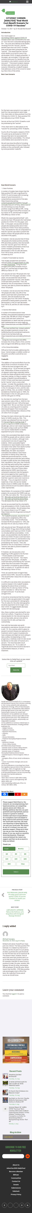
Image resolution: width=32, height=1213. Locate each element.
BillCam (16, 1175)
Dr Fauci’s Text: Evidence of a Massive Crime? (18, 1092)
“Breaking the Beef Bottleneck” (15, 1075)
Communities (16, 1178)
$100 (7, 859)
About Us (16, 1165)
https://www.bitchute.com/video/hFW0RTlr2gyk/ (15, 325)
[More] (24, 794)
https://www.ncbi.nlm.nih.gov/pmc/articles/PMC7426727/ (15, 513)
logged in (14, 994)
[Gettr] (18, 794)
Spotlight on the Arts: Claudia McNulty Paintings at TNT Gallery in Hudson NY (19, 1100)
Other (23, 864)
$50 (16, 854)
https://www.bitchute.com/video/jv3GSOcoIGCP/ (15, 337)
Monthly (21, 849)
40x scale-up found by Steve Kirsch (16, 497)
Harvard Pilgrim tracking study (14, 422)
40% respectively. (9, 265)
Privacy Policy (16, 1194)
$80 (25, 854)
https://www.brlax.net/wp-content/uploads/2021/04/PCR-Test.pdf (14, 202)
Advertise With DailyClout (16, 1168)
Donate (16, 1185)
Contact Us (16, 1181)
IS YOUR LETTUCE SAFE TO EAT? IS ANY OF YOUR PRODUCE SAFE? (18, 1083)
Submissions (16, 1188)
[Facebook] (5, 794)
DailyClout (11, 13)
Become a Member (16, 1171)
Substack (16, 1191)
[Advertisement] (16, 93)
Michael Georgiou (9, 939)
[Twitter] (11, 794)
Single (6, 849)
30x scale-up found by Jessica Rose (16, 499)
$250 (25, 859)
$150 (16, 859)
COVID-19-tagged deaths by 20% (18, 263)
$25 (7, 854)
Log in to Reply (20, 941)
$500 (9, 864)
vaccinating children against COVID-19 (14, 38)
